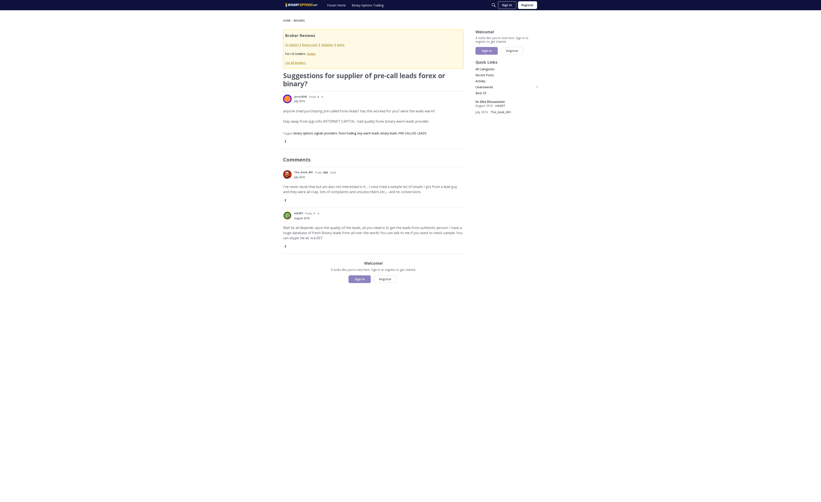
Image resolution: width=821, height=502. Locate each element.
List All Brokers (295, 63)
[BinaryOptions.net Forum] (301, 5)
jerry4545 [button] (300, 96)
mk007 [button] (298, 213)
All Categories (485, 69)
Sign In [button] (360, 279)
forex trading (347, 133)
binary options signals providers (315, 133)
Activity (480, 81)
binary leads (389, 133)
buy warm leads (368, 133)
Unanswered (506, 87)
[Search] (494, 5)
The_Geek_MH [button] (303, 172)
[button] (287, 99)
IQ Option (291, 45)
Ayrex (340, 45)
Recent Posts (484, 75)
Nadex (311, 54)
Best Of (480, 93)
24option (327, 45)
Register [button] (385, 279)
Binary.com (309, 45)
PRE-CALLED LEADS (412, 133)
